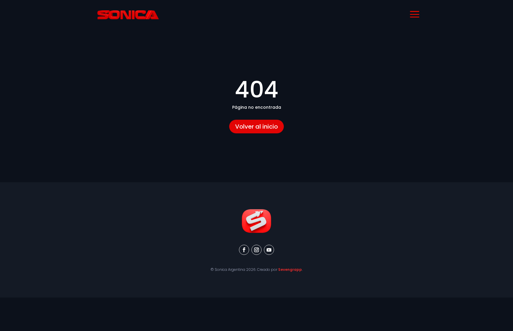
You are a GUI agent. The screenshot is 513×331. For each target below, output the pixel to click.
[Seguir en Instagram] (256, 250)
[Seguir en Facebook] (244, 250)
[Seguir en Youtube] (269, 250)
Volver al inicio (256, 126)
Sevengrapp (290, 269)
